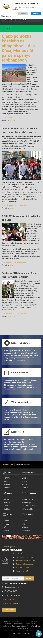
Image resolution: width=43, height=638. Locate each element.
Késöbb (23, 13)
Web (5, 527)
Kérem (35, 13)
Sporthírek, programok (24, 557)
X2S (5, 481)
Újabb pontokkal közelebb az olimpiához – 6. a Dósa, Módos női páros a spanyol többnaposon (18, 48)
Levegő (25, 485)
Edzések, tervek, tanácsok (26, 561)
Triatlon (6, 499)
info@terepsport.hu (12, 599)
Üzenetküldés (9, 610)
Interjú (19, 20)
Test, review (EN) (22, 571)
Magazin (7, 524)
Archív (12, 120)
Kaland (25, 478)
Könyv (25, 527)
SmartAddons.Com (19, 626)
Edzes (7, 20)
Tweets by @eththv (9, 547)
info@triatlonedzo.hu (13, 604)
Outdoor (7, 509)
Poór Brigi (27, 503)
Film (25, 524)
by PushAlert (7, 16)
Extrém (26, 488)
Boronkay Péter (29, 506)
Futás (6, 506)
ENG (24, 20)
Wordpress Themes (22, 628)
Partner (6, 521)
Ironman (7, 488)
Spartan (7, 485)
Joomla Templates (33, 626)
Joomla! (6, 631)
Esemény (26, 530)
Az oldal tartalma (22, 567)
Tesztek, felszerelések (24, 564)
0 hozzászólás (22, 117)
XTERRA (7, 478)
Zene (25, 521)
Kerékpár (7, 503)
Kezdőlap (8, 28)
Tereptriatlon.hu (7, 464)
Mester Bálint (28, 509)
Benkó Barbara (28, 499)
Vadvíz (25, 481)
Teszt (12, 20)
